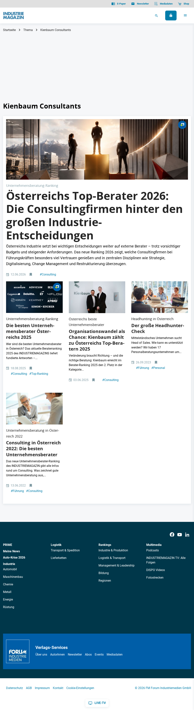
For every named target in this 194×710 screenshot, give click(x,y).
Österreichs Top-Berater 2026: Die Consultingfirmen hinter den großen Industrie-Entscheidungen (94, 215)
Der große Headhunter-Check (157, 328)
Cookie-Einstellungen (80, 688)
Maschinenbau (13, 577)
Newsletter (75, 654)
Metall (7, 592)
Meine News (11, 551)
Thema (28, 30)
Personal (158, 368)
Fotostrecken (154, 577)
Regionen (105, 580)
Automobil (10, 569)
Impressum (42, 688)
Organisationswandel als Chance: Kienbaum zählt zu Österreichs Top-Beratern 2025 (97, 340)
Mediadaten (115, 654)
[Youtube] (179, 534)
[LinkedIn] (187, 534)
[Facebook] (172, 534)
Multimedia (154, 545)
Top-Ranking (38, 374)
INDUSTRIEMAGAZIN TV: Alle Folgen (165, 560)
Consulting (48, 274)
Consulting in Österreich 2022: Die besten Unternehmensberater (33, 448)
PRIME (7, 545)
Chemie (8, 584)
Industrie (9, 564)
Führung (142, 368)
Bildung (104, 573)
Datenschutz (14, 688)
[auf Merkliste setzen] (31, 275)
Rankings (105, 545)
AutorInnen (57, 654)
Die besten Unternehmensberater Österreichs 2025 (30, 331)
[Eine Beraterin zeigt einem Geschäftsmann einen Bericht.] (34, 408)
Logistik (56, 545)
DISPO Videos (155, 570)
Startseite (9, 30)
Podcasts (152, 550)
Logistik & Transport (112, 558)
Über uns (41, 654)
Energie (8, 599)
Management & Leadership (117, 565)
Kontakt (58, 688)
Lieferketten (58, 558)
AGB (29, 688)
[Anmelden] (171, 15)
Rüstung (8, 607)
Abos (88, 654)
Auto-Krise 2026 (14, 557)
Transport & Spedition (65, 550)
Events (99, 654)
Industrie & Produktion (113, 550)
